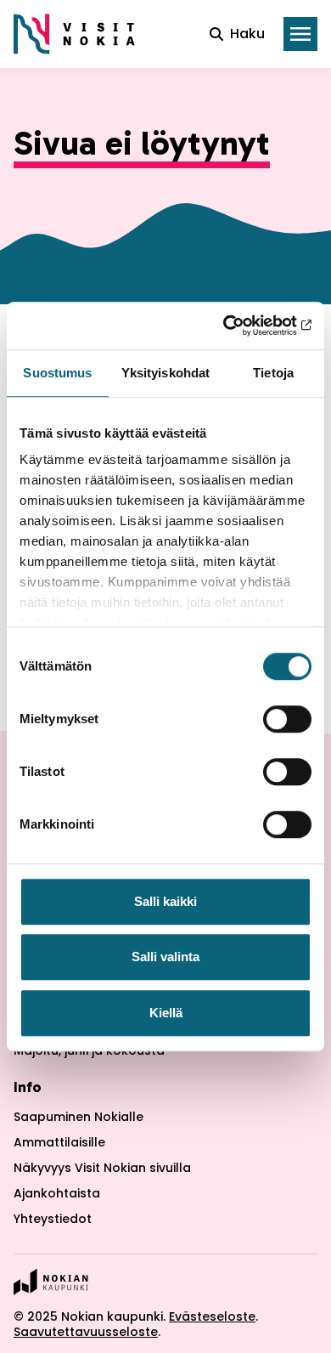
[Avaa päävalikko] (300, 34)
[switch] (287, 719)
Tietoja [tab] (273, 372)
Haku (247, 33)
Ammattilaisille (59, 1142)
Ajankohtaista (57, 1193)
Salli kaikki (165, 901)
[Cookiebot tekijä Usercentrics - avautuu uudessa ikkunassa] (238, 325)
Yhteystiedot (53, 1218)
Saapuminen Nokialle (78, 1116)
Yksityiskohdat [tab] (165, 372)
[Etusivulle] (74, 34)
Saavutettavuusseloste (86, 1331)
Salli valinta (165, 956)
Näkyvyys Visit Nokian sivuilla (102, 1167)
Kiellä (165, 1012)
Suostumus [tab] (57, 372)
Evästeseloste (212, 1316)
